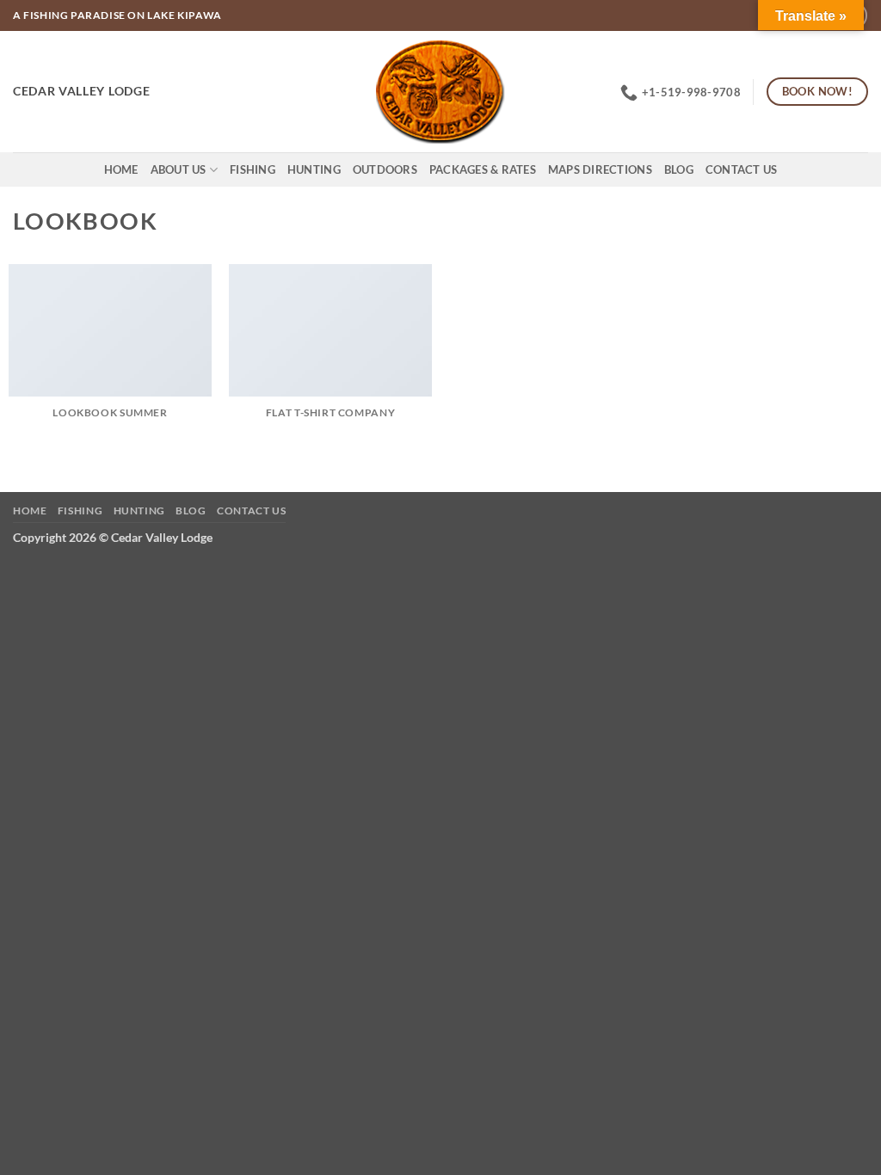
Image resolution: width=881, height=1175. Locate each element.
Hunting (314, 169)
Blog (678, 169)
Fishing (252, 169)
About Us (178, 169)
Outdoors (385, 169)
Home (121, 169)
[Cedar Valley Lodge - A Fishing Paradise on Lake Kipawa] (441, 92)
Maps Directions (600, 169)
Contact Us (741, 169)
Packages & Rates (482, 169)
